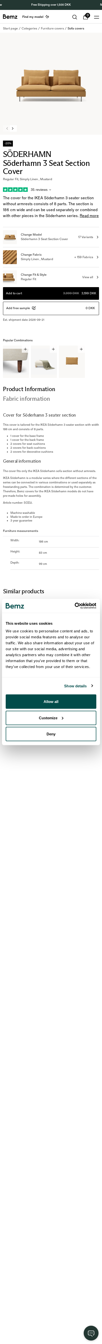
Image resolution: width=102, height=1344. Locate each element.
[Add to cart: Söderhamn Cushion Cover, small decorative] (81, 349)
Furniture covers (52, 28)
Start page (10, 28)
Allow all (51, 701)
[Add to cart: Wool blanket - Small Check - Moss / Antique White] (53, 349)
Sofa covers (76, 28)
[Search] (74, 17)
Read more (89, 216)
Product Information (29, 389)
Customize (48, 718)
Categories (29, 28)
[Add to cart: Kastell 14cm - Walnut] (25, 349)
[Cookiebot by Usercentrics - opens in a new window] (74, 606)
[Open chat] (91, 1333)
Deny (51, 734)
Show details (75, 686)
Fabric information (26, 399)
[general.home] (10, 16)
